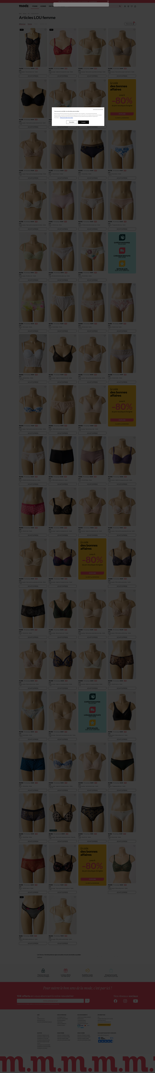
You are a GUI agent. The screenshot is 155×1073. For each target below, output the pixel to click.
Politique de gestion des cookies (66, 117)
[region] (78, 116)
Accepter (83, 122)
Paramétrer (71, 122)
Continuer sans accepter (98, 109)
